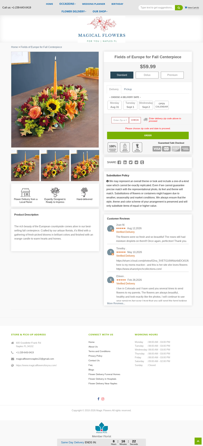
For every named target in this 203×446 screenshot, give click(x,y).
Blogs (91, 369)
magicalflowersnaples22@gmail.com (35, 358)
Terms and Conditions (99, 351)
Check (135, 120)
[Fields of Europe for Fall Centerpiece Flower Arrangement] (25, 165)
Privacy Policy (95, 356)
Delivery (114, 89)
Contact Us (94, 360)
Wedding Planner (93, 3)
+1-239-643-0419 (25, 352)
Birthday (117, 3)
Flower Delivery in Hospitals (102, 379)
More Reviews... (116, 303)
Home (49, 3)
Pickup (128, 89)
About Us (93, 346)
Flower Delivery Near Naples (102, 383)
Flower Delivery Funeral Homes (104, 374)
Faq (90, 365)
